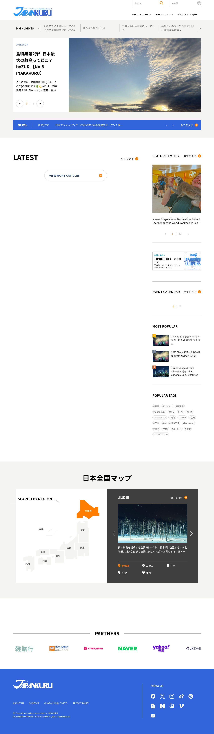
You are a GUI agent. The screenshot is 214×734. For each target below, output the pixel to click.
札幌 (148, 572)
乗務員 (180, 406)
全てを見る (187, 125)
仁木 (172, 566)
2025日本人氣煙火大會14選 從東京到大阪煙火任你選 (185, 354)
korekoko (189, 423)
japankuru (160, 411)
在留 (157, 423)
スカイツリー (161, 434)
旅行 (173, 417)
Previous (38, 27)
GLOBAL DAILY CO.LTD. (56, 703)
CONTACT (34, 703)
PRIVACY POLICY (81, 703)
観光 (172, 411)
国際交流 (175, 423)
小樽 (124, 572)
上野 (181, 411)
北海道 (125, 566)
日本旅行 (177, 428)
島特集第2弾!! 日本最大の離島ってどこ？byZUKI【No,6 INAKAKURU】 (35, 63)
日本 (190, 411)
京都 (166, 428)
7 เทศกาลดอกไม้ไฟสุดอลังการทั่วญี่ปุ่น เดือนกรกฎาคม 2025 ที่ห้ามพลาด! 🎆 (185, 371)
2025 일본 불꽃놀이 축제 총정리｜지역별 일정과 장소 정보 (186, 340)
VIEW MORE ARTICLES (64, 175)
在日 (193, 417)
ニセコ (150, 566)
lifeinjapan (160, 417)
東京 (157, 406)
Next (200, 27)
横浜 (188, 428)
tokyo (183, 417)
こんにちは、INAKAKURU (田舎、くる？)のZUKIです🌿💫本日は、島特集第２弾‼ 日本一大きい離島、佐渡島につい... (36, 88)
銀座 (157, 428)
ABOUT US (18, 703)
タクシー (168, 406)
